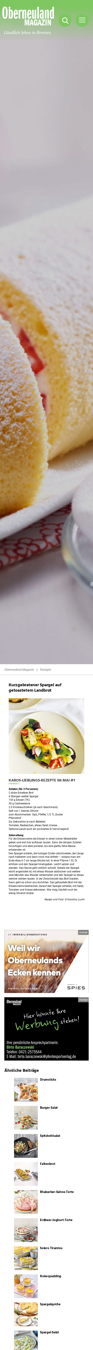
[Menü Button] (82, 20)
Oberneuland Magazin (19, 669)
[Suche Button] (64, 20)
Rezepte (45, 669)
